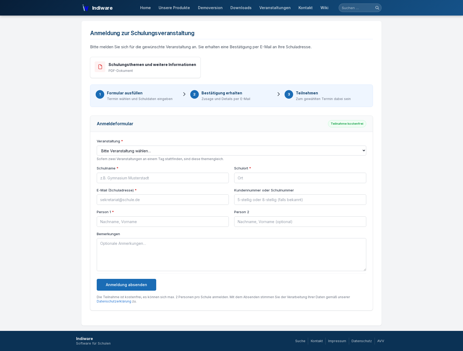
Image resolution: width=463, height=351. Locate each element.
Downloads (241, 7)
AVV (380, 341)
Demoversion (210, 7)
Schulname (107, 168)
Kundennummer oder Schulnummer (264, 190)
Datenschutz (362, 341)
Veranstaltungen (275, 7)
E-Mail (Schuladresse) (117, 190)
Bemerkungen (108, 234)
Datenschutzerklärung (114, 301)
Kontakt (305, 7)
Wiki (324, 7)
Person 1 (105, 212)
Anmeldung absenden (126, 284)
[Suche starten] (377, 7)
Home (145, 7)
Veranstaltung (110, 141)
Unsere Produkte (174, 7)
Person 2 (241, 212)
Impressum (337, 341)
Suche (300, 341)
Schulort (242, 168)
